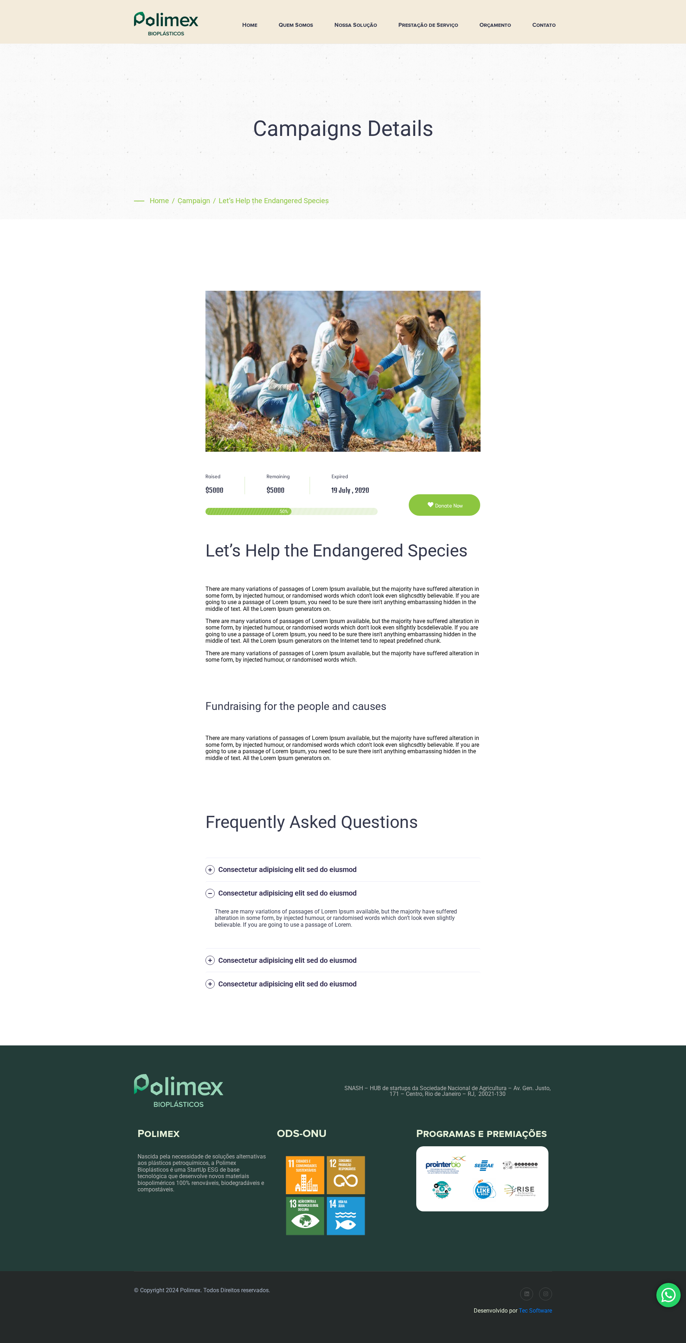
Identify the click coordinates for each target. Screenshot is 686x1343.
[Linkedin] (526, 1294)
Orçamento (495, 25)
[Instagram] (545, 1294)
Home (249, 25)
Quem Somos (296, 25)
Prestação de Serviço (428, 25)
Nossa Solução (355, 25)
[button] (343, 869)
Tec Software (535, 1310)
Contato (544, 25)
